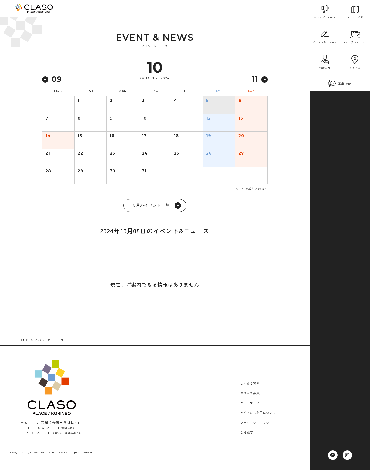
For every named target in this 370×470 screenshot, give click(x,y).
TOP (24, 339)
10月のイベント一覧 (150, 205)
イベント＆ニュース (49, 340)
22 (80, 153)
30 (113, 171)
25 (176, 153)
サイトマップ (250, 403)
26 (209, 153)
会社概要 (246, 432)
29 (80, 171)
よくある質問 (250, 383)
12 (208, 118)
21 (47, 153)
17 (144, 136)
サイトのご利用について (258, 412)
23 (112, 153)
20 (241, 136)
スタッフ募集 (250, 393)
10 (144, 118)
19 (208, 136)
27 (241, 153)
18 (176, 136)
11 (176, 118)
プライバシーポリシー (256, 422)
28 (48, 171)
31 (144, 171)
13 (240, 118)
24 (145, 153)
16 (112, 136)
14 (48, 136)
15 (80, 136)
